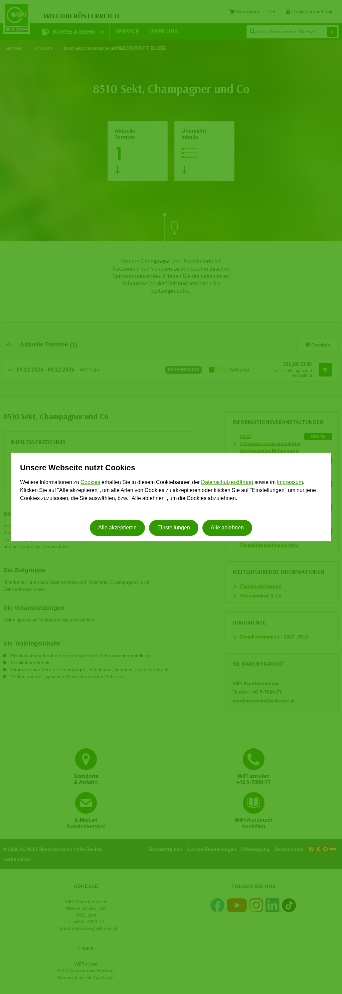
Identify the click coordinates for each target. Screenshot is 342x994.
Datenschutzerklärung (227, 482)
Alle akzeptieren (117, 528)
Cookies (90, 482)
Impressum (290, 482)
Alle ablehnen (227, 528)
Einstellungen (173, 528)
